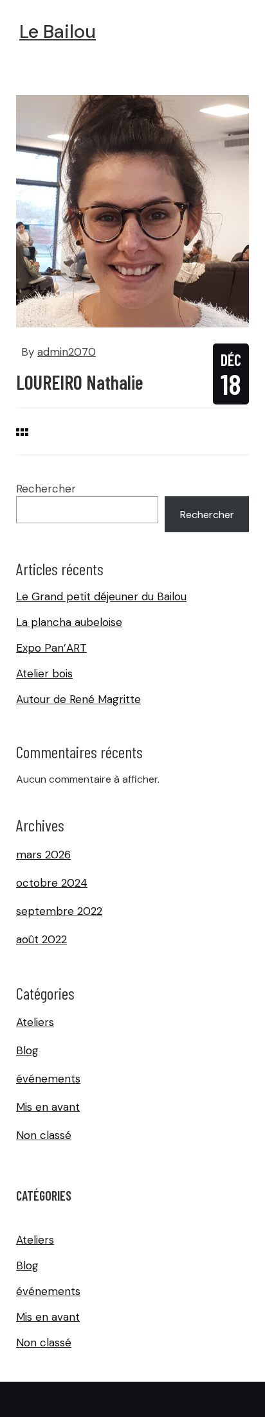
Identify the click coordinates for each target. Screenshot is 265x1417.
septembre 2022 (59, 911)
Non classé (43, 1135)
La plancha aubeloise (69, 622)
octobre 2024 (51, 883)
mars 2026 (43, 855)
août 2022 (41, 939)
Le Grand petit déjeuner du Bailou (101, 596)
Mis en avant (48, 1107)
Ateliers (35, 1022)
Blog (27, 1050)
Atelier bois (44, 673)
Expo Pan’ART (51, 648)
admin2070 (66, 352)
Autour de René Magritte (78, 699)
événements (48, 1079)
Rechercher (46, 489)
